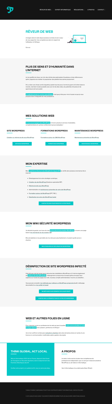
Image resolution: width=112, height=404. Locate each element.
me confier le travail (42, 285)
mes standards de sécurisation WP (41, 232)
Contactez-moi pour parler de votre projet (56, 203)
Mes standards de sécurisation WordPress (56, 246)
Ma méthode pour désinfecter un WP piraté (56, 291)
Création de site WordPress (37, 182)
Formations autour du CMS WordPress (53, 137)
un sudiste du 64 (30, 368)
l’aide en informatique (79, 363)
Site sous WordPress (22, 143)
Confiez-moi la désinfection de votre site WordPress (56, 298)
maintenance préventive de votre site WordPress (55, 189)
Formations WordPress (56, 143)
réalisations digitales (51, 333)
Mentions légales (79, 396)
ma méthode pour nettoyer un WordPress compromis (57, 283)
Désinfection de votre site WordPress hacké (42, 197)
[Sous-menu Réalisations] (83, 9)
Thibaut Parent (31, 390)
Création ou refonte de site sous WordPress (20, 137)
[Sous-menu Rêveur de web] (51, 9)
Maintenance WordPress (90, 143)
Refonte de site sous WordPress (39, 186)
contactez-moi (78, 390)
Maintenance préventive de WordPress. (87, 137)
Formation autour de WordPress (39, 193)
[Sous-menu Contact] (104, 9)
